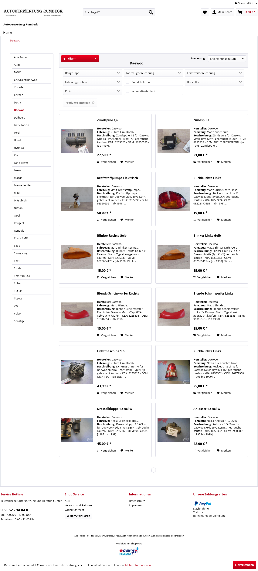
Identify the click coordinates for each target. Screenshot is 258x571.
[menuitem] (119, 12)
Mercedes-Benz (24, 185)
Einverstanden (244, 565)
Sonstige (19, 321)
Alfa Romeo (21, 57)
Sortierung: (198, 58)
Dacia (17, 102)
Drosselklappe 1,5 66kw (114, 409)
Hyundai (19, 147)
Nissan (18, 208)
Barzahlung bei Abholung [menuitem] (209, 515)
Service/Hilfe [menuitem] (246, 3)
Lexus (17, 170)
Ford (17, 132)
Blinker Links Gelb (207, 236)
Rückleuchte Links (207, 178)
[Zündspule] (174, 141)
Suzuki (18, 291)
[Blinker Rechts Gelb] (77, 257)
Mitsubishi (20, 200)
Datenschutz (137, 501)
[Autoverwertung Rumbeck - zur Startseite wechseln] (33, 13)
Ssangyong (21, 253)
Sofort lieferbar (141, 82)
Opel (17, 215)
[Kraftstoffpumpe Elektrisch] (77, 199)
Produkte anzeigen (78, 102)
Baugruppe (72, 73)
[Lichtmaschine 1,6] (77, 372)
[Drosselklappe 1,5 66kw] (77, 430)
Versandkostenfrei (143, 91)
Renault (19, 230)
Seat (16, 261)
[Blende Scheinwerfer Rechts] (77, 315)
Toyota (18, 298)
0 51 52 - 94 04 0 (14, 509)
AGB (67, 501)
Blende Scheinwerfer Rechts (118, 293)
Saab (17, 245)
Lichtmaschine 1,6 (110, 351)
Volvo (17, 313)
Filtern (71, 58)
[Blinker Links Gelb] (174, 257)
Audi (17, 65)
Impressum (136, 505)
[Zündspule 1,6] (77, 141)
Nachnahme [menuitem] (201, 508)
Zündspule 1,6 (107, 120)
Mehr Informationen (138, 565)
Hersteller (193, 82)
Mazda (18, 178)
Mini (17, 193)
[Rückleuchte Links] (174, 199)
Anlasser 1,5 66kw (206, 409)
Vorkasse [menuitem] (198, 512)
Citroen (18, 95)
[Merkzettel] (205, 12)
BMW (17, 72)
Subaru (18, 283)
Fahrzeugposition (76, 82)
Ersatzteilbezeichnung (201, 73)
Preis (68, 91)
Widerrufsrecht (74, 510)
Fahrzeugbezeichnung (140, 73)
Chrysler (19, 87)
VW (16, 306)
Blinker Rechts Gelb (112, 236)
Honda (18, 140)
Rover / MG (21, 238)
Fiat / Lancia (21, 125)
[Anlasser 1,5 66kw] (174, 430)
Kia (16, 155)
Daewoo (19, 110)
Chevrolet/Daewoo (25, 80)
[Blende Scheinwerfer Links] (174, 315)
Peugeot (19, 223)
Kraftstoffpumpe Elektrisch (117, 178)
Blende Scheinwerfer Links (213, 293)
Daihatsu (19, 117)
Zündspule (201, 120)
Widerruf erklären (78, 515)
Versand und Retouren (79, 505)
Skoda (18, 268)
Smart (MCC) (22, 276)
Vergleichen (108, 162)
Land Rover (21, 163)
